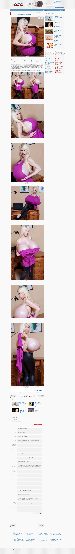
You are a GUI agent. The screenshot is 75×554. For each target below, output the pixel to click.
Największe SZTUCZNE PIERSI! (21, 15)
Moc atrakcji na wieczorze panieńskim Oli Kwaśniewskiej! (57, 24)
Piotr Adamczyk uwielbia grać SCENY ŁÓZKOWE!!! (55, 542)
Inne (21, 10)
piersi (12, 392)
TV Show (32, 10)
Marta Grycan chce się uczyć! (41, 396)
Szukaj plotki (48, 4)
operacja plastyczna (23, 392)
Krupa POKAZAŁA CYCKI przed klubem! (21, 410)
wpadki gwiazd (27, 10)
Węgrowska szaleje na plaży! (22, 403)
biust (15, 392)
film (23, 10)
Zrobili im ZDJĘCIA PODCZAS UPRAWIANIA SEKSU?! (44, 543)
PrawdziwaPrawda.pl (17, 4)
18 (36, 411)
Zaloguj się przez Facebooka (60, 7)
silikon (31, 392)
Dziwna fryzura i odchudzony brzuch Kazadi (58, 30)
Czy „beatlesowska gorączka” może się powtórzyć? (30, 540)
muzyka (17, 10)
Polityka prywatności (14, 549)
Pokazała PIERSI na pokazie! (30, 541)
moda (36, 10)
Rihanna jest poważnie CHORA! (58, 43)
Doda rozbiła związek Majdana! (13, 396)
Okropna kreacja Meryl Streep (55, 544)
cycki (34, 392)
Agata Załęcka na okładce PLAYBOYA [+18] (43, 541)
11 (55, 20)
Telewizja (40, 10)
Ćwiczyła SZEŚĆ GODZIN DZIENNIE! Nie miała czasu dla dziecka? (57, 38)
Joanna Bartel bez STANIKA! (38, 409)
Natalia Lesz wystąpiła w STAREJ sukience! (58, 17)
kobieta (28, 392)
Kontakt (61, 10)
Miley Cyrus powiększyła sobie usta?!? (38, 403)
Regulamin (20, 549)
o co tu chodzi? (57, 1)
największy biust (38, 392)
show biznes (18, 392)
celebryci (13, 10)
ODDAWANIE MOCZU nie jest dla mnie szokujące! (56, 540)
